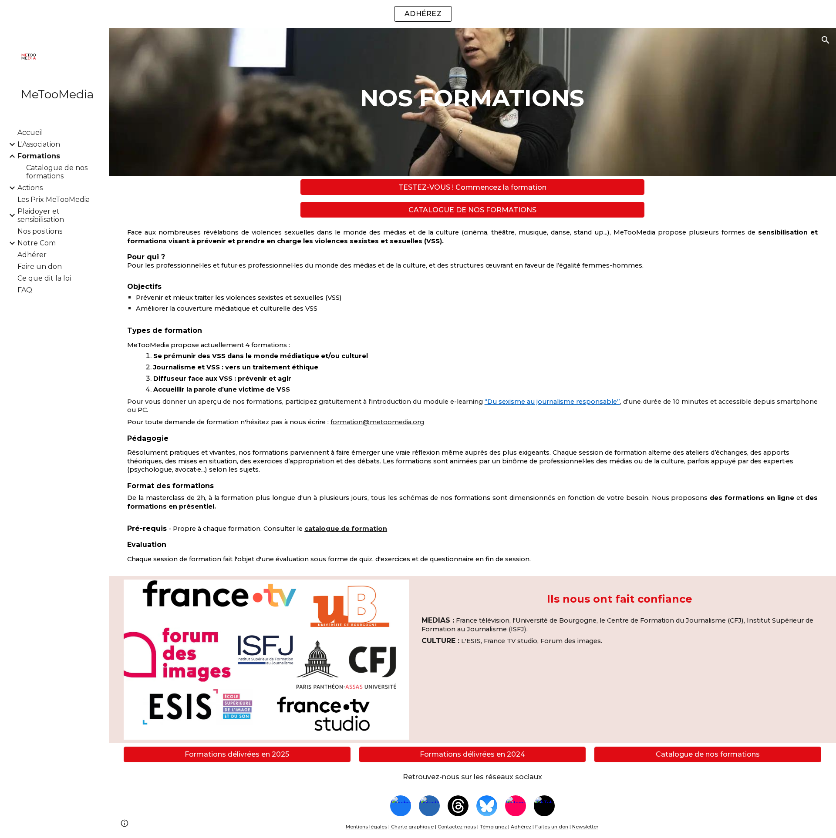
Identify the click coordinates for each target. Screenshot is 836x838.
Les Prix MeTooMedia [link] (53, 199)
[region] (418, 14)
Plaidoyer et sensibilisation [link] (40, 215)
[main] (472, 101)
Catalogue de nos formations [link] (57, 172)
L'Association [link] (38, 144)
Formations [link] (38, 156)
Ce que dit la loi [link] (44, 278)
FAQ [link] (24, 290)
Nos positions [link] (39, 231)
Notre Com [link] (36, 243)
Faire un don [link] (39, 266)
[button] (825, 40)
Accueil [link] (30, 132)
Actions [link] (30, 188)
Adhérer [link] (32, 255)
